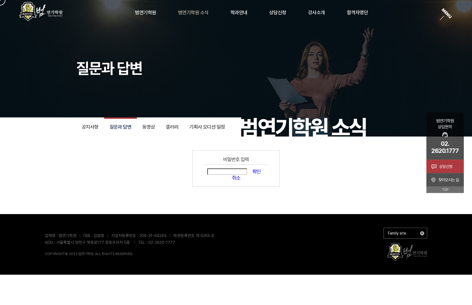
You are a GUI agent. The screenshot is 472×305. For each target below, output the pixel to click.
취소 (236, 178)
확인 (256, 171)
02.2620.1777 (445, 147)
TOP (445, 189)
